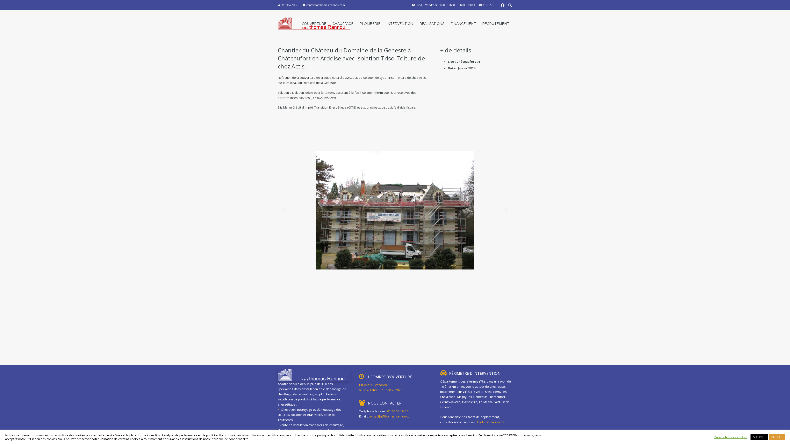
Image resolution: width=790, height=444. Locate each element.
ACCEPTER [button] (759, 437)
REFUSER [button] (776, 437)
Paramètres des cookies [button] (730, 437)
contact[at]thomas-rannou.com (390, 416)
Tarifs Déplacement (490, 422)
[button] (510, 5)
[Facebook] (502, 5)
